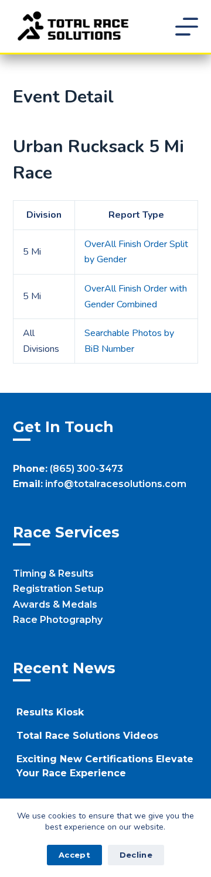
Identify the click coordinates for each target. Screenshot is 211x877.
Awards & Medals (55, 604)
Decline (136, 854)
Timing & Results (53, 573)
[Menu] (186, 26)
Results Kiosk (50, 712)
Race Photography (58, 619)
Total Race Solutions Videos (87, 735)
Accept (74, 854)
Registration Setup (58, 588)
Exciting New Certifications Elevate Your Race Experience (104, 766)
